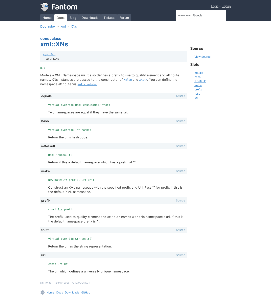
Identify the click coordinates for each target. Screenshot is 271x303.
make (198, 85)
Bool (78, 104)
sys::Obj (49, 54)
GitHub (85, 292)
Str (64, 179)
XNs (74, 26)
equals (198, 72)
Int (77, 129)
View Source (202, 56)
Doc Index (48, 26)
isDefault (200, 81)
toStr (197, 93)
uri (196, 97)
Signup (226, 6)
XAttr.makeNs (87, 84)
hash (197, 77)
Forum (124, 18)
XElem (128, 79)
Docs (60, 18)
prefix (198, 89)
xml (63, 26)
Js (43, 67)
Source (180, 95)
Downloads (90, 18)
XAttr (143, 79)
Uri (84, 179)
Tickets (109, 18)
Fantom (59, 7)
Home (47, 18)
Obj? (97, 104)
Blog (73, 18)
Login (214, 6)
